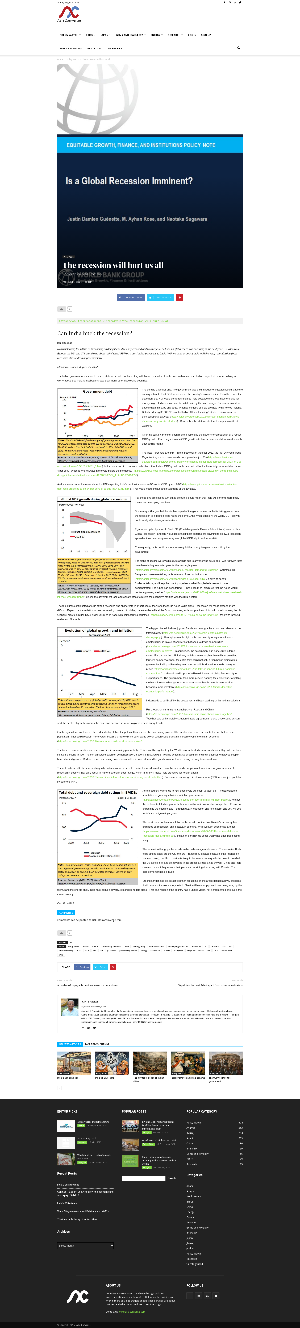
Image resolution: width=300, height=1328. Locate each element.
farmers (215, 946)
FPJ (71, 942)
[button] (238, 48)
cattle (86, 946)
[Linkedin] (235, 2)
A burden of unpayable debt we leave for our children (87, 985)
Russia (167, 950)
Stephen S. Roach (195, 950)
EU (206, 946)
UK (208, 950)
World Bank (227, 950)
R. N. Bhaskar (89, 1001)
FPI (230, 946)
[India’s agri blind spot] (74, 1063)
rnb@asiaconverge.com (132, 1311)
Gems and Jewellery (129, 35)
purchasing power (128, 950)
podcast (190, 1248)
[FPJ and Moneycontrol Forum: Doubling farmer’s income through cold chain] (130, 1126)
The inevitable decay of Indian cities (77, 1219)
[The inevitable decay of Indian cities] (150, 1063)
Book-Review (193, 1196)
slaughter (178, 950)
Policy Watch (69, 35)
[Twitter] (240, 2)
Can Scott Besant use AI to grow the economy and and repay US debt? (85, 1193)
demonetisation (156, 946)
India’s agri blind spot (68, 1078)
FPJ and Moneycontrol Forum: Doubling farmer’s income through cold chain (158, 1125)
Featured (82, 1142)
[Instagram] (229, 2)
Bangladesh (73, 946)
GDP (79, 950)
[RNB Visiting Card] (66, 1143)
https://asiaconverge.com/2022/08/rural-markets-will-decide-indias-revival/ (100, 741)
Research (174, 35)
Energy (155, 35)
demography (139, 946)
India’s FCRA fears (104, 1078)
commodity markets (111, 946)
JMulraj (190, 1133)
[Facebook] (224, 2)
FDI (224, 946)
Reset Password (71, 48)
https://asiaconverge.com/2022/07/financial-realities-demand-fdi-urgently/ (177, 569)
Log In (192, 35)
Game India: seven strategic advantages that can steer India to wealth (159, 1160)
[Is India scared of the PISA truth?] (130, 1145)
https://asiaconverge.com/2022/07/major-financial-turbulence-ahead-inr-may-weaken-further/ (110, 777)
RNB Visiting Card (86, 1138)
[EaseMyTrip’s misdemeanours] (66, 1126)
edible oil (196, 946)
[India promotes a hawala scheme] (188, 1063)
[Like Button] (61, 309)
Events (81, 1125)
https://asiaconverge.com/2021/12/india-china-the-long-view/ (184, 614)
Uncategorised (194, 1264)
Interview (191, 1148)
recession (155, 950)
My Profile (115, 48)
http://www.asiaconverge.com (93, 1006)
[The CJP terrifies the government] (226, 1063)
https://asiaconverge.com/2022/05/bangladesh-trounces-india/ (170, 578)
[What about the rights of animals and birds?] (66, 1159)
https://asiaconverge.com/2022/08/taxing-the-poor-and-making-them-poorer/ (186, 799)
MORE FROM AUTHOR (97, 1044)
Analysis (82, 1162)
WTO (61, 954)
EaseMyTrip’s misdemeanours (93, 1121)
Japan (104, 35)
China (95, 946)
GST (87, 950)
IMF (101, 950)
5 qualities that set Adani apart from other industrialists (210, 985)
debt (127, 946)
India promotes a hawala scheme (188, 1078)
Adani (189, 1138)
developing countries (178, 946)
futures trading (66, 950)
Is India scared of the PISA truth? (159, 1140)
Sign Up (206, 35)
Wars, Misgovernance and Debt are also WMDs (83, 1211)
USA (216, 950)
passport (111, 950)
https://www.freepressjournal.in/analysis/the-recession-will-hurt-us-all (114, 321)
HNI (94, 950)
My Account (94, 48)
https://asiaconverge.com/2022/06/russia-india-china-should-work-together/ (189, 714)
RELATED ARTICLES (70, 1044)
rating (144, 950)
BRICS (89, 35)
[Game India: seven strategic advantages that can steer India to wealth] (130, 1161)
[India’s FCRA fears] (112, 1063)
